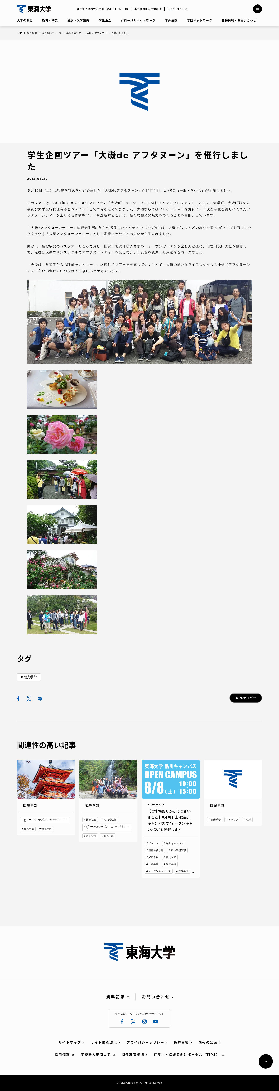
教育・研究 (50, 20)
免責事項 (181, 1042)
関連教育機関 (133, 1055)
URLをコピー (246, 698)
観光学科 (46, 829)
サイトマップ (70, 1042)
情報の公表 (208, 1042)
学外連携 (171, 20)
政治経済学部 (178, 850)
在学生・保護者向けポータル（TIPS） (100, 8)
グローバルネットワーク (138, 20)
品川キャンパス (174, 843)
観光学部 (30, 677)
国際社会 (91, 819)
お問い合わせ (156, 996)
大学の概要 (25, 20)
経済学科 (153, 857)
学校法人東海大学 (96, 1055)
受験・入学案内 (78, 20)
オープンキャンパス (159, 871)
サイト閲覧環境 (104, 1042)
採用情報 (62, 1055)
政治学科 (153, 864)
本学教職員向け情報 (146, 8)
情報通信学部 (155, 850)
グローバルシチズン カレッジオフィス (45, 820)
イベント (153, 843)
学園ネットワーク (199, 20)
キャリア (233, 819)
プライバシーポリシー (145, 1042)
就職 (248, 819)
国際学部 (183, 871)
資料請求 (115, 996)
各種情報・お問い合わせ (239, 20)
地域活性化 (110, 819)
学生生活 (105, 20)
